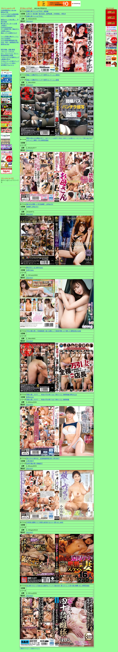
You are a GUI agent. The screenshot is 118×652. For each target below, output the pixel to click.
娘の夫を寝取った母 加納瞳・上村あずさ (39, 204)
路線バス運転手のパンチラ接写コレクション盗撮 (42, 80)
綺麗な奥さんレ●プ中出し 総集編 (37, 11)
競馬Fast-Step (5, 44)
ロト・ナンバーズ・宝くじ (10, 53)
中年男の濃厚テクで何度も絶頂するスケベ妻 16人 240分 (44, 522)
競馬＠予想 (4, 12)
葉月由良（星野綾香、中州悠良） (50, 14)
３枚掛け (4, 25)
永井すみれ (30, 270)
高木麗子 (36, 14)
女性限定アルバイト (7, 65)
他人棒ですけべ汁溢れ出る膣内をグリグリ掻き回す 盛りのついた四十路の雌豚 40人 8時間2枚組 (57, 585)
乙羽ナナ (29, 14)
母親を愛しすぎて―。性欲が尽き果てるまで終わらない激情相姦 (47, 399)
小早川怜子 (30, 461)
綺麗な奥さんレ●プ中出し (35, 16)
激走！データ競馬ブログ (9, 33)
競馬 (2, 49)
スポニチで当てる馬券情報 (10, 14)
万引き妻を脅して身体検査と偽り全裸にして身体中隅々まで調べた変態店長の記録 (53, 331)
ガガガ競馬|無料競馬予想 (9, 40)
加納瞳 (28, 206)
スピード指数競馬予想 (8, 16)
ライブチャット (6, 63)
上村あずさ (35, 206)
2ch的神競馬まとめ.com (8, 10)
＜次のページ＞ (35, 648)
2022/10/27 (29, 21)
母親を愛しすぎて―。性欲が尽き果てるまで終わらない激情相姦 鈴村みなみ (51, 394)
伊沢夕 (63, 14)
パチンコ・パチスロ (7, 51)
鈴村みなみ (30, 397)
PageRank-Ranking (6, 27)
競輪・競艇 (8, 49)
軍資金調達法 (5, 55)
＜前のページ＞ (24, 648)
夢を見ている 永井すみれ (34, 267)
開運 (11, 55)
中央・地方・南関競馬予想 (10, 42)
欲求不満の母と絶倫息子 (34, 463)
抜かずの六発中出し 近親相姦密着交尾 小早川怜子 (43, 458)
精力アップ (15, 61)
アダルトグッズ (6, 61)
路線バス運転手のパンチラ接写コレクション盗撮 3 (43, 75)
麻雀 (13, 49)
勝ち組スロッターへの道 (9, 23)
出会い (14, 63)
